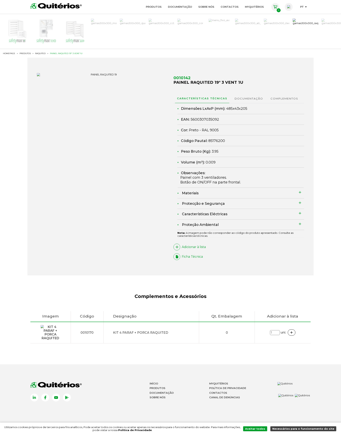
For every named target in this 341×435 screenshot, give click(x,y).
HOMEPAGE (9, 53)
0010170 (87, 332)
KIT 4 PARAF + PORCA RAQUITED (140, 332)
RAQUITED (40, 53)
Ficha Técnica (192, 256)
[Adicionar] (292, 332)
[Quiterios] (56, 6)
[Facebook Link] (45, 397)
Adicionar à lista (194, 247)
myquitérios (254, 6)
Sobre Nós (206, 6)
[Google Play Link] (67, 397)
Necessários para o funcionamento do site (303, 428)
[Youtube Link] (56, 397)
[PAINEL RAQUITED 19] (102, 74)
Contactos (230, 6)
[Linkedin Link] (34, 397)
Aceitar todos (255, 428)
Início (154, 383)
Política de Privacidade (227, 388)
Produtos (154, 6)
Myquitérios (218, 383)
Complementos (284, 98)
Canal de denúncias (224, 397)
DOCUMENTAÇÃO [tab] (249, 98)
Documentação (180, 6)
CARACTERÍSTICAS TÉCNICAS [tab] (202, 98)
